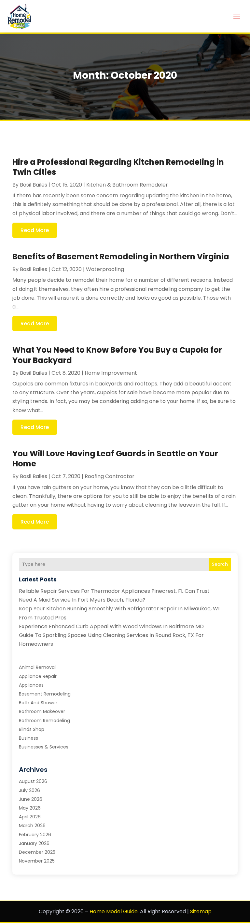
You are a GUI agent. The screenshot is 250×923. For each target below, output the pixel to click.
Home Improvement (111, 373)
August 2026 (33, 781)
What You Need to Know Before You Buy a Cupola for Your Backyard (117, 354)
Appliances (31, 685)
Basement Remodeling (45, 694)
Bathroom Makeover (42, 711)
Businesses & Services (43, 747)
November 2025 (37, 861)
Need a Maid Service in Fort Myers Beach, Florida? (82, 600)
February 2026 (35, 834)
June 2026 (30, 799)
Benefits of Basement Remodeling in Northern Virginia (120, 256)
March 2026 (32, 825)
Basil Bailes (33, 184)
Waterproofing (105, 269)
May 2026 (30, 808)
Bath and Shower (38, 702)
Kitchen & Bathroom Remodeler (127, 184)
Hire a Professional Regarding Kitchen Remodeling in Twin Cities (118, 167)
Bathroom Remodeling (44, 720)
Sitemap (201, 911)
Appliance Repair (38, 676)
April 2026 (30, 816)
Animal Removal (37, 667)
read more (35, 230)
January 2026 (34, 843)
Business (28, 738)
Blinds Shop (31, 729)
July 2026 (29, 790)
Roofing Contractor (109, 476)
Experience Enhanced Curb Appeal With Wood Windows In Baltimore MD (111, 626)
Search (220, 564)
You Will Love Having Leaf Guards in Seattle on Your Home (115, 458)
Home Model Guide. (114, 911)
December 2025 (37, 852)
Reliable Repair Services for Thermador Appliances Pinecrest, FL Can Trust (114, 591)
